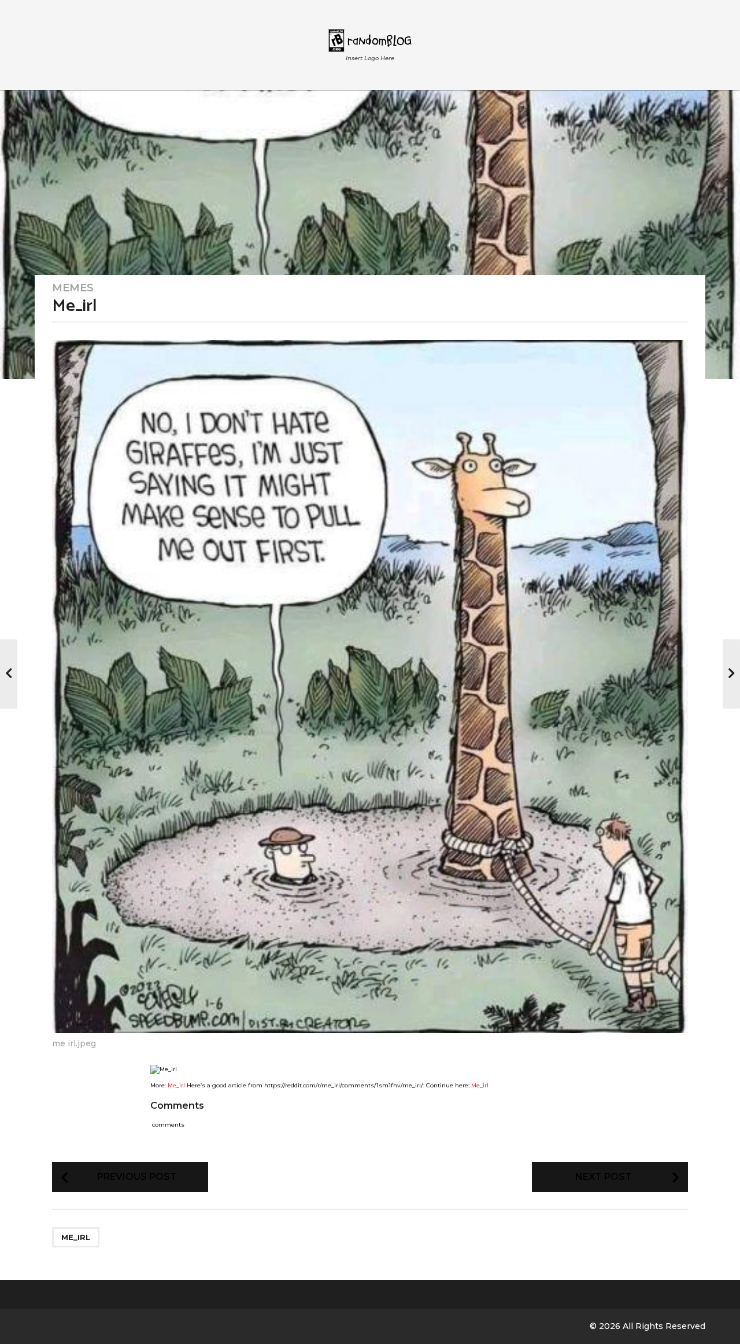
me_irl (75, 1237)
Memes (73, 288)
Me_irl (176, 1085)
